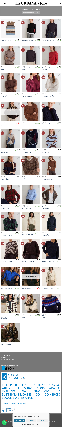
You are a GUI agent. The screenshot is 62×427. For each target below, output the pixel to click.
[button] (2, 3)
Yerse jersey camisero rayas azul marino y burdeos (6, 179)
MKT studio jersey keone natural (27, 316)
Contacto (9, 421)
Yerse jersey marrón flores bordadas (28, 124)
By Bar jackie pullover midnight (47, 316)
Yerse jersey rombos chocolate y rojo (6, 207)
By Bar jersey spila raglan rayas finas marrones (48, 262)
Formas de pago (50, 421)
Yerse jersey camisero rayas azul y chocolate (47, 151)
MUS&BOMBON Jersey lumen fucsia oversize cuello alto (27, 96)
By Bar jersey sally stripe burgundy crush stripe (7, 262)
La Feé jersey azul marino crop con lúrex (48, 234)
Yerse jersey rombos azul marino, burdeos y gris (27, 151)
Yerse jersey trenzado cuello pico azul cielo (27, 207)
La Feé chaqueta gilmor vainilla (47, 289)
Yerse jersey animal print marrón (27, 178)
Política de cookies (26, 424)
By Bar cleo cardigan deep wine (28, 262)
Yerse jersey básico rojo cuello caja (47, 68)
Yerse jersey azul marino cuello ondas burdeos (47, 124)
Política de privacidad (34, 424)
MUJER (31, 9)
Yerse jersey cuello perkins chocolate (28, 68)
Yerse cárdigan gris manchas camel (46, 207)
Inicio (24, 9)
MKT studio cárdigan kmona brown (6, 345)
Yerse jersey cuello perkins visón (7, 68)
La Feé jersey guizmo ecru (27, 234)
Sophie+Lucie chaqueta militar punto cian (6, 289)
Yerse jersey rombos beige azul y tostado (7, 151)
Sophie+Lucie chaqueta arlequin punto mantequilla (6, 317)
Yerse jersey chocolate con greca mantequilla (7, 124)
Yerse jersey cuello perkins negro (28, 41)
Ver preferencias (43, 420)
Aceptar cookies (20, 420)
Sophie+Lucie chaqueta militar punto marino (27, 289)
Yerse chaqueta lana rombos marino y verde (6, 234)
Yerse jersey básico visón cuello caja (7, 95)
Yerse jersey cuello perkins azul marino (48, 41)
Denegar (31, 420)
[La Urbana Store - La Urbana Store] (31, 3)
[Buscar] (60, 3)
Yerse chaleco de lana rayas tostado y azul (6, 41)
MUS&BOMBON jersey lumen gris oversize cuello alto (48, 96)
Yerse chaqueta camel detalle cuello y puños (47, 178)
